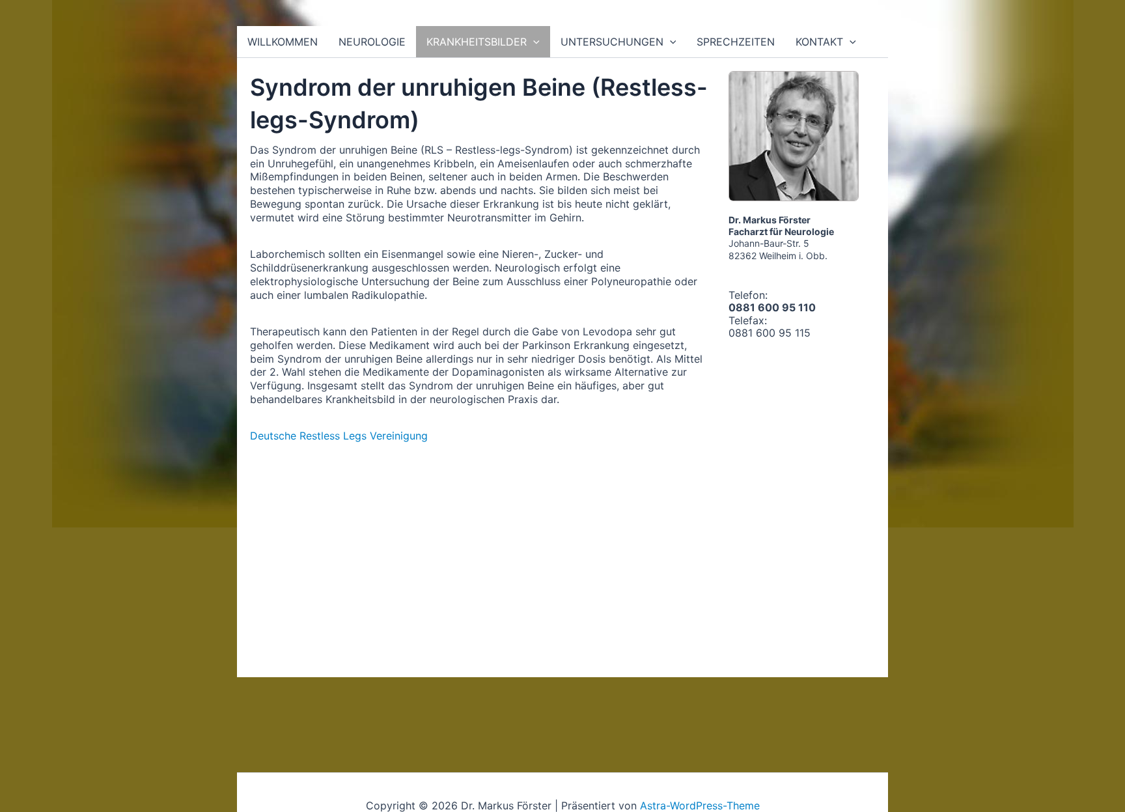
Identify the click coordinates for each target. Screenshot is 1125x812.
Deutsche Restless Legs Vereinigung (339, 435)
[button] (533, 41)
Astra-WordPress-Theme (700, 805)
